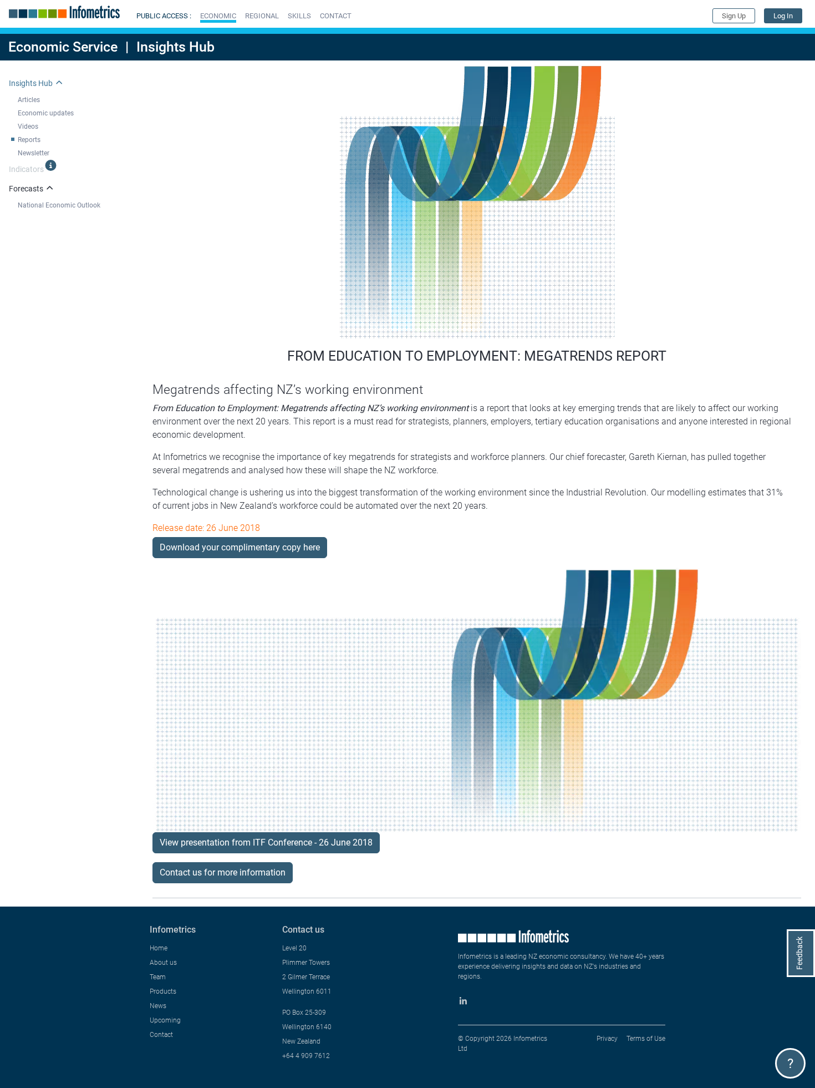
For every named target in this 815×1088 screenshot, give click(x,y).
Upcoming (165, 1020)
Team (158, 977)
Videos (28, 126)
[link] (783, 16)
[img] (51, 165)
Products (163, 991)
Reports (29, 140)
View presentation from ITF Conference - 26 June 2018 (266, 842)
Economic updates (46, 113)
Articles (29, 100)
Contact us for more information (223, 872)
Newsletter (33, 153)
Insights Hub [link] (31, 83)
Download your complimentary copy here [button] (240, 547)
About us (163, 962)
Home (158, 948)
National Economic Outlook (59, 205)
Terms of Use (645, 1039)
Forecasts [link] (26, 188)
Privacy (607, 1039)
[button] (218, 16)
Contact (161, 1035)
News (158, 1006)
